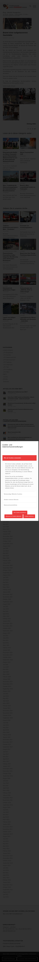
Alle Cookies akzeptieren (20, 512)
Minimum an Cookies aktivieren (13, 516)
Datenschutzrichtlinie (10, 505)
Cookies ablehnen (29, 516)
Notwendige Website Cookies (13, 494)
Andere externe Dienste (11, 499)
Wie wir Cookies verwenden (12, 458)
